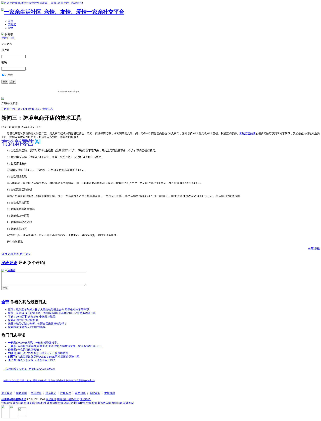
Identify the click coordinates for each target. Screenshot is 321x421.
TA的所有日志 (31, 109)
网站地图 (21, 393)
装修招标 (52, 402)
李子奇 (12, 360)
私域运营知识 (247, 133)
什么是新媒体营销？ (29, 349)
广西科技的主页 (10, 109)
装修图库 (29, 402)
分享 (311, 248)
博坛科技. (85, 399)
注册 (11, 37)
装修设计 (62, 399)
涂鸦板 (11, 270)
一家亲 (12, 342)
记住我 (9, 75)
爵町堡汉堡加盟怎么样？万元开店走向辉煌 (42, 353)
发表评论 (9, 262)
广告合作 (65, 393)
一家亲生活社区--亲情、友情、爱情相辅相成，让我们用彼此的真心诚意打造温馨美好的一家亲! (49, 380)
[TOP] (2, 374)
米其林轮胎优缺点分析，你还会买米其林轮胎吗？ (37, 323)
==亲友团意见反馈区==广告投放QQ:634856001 (29, 369)
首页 (10, 21)
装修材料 (40, 402)
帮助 (10, 28)
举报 (317, 248)
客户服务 (80, 393)
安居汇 (12, 24)
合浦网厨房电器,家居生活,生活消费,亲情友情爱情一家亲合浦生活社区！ (59, 346)
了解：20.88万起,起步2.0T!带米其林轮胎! (32, 316)
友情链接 (109, 393)
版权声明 (95, 393)
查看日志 (47, 109)
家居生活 (51, 399)
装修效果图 (104, 402)
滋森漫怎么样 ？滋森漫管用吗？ (36, 360)
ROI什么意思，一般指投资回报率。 (38, 342)
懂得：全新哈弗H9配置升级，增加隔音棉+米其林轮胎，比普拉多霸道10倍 (52, 313)
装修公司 (63, 402)
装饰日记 (73, 399)
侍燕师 (12, 349)
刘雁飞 (12, 353)
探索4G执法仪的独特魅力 (23, 320)
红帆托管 (117, 402)
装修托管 (18, 402)
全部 (5, 302)
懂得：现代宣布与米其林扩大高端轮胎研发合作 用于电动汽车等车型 (48, 309)
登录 (4, 37)
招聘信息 (36, 393)
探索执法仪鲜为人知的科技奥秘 (26, 327)
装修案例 (91, 402)
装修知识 (6, 402)
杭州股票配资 (78, 402)
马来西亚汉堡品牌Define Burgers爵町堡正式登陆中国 (48, 356)
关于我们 (6, 393)
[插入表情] (2, 270)
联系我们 (50, 393)
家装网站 (128, 402)
